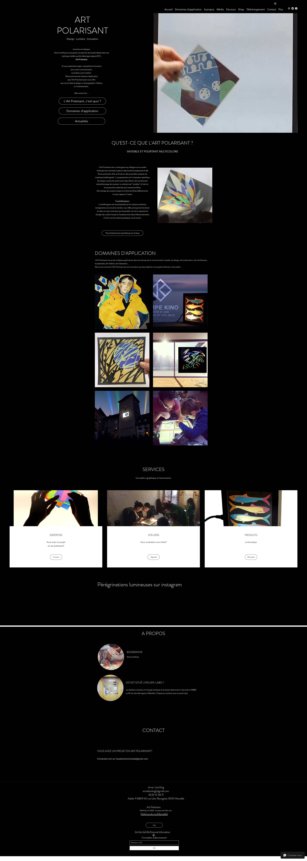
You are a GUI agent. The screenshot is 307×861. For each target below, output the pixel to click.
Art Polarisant (154, 807)
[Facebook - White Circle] (296, 8)
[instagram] (289, 8)
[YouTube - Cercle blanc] (292, 8)
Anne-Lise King (156, 787)
